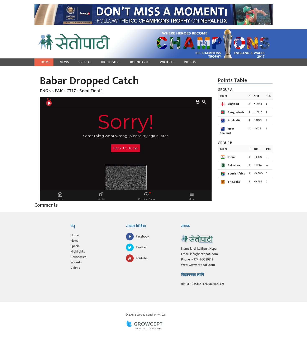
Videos (190, 62)
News (64, 62)
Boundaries (140, 62)
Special (85, 62)
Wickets (167, 62)
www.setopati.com (202, 265)
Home (45, 62)
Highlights (111, 62)
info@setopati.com (204, 254)
